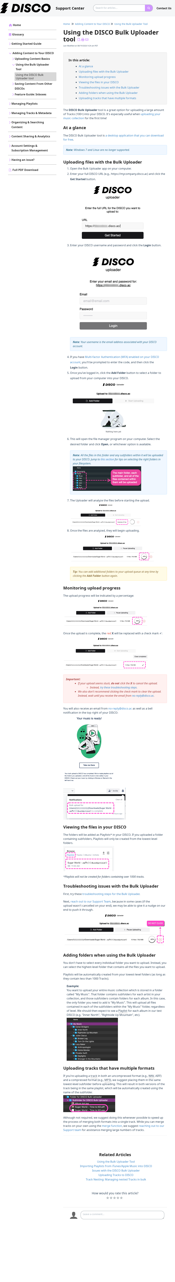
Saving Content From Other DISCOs (33, 86)
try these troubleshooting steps (118, 687)
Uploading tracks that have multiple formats (107, 98)
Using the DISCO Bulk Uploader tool (30, 76)
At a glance (86, 66)
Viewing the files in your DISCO (99, 82)
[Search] (149, 8)
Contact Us (164, 8)
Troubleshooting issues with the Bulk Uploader (109, 87)
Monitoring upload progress (97, 77)
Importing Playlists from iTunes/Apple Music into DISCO (116, 1166)
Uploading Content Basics (32, 59)
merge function (112, 1126)
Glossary (18, 34)
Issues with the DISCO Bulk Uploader (116, 1170)
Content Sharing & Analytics (30, 136)
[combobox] (119, 8)
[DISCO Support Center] (26, 4)
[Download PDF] (79, 40)
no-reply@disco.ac (143, 696)
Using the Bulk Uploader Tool (32, 67)
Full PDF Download (25, 170)
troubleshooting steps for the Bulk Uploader (110, 894)
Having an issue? (23, 160)
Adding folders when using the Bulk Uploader (108, 93)
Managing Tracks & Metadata (31, 113)
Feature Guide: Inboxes (30, 94)
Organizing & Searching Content (27, 124)
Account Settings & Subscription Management (29, 148)
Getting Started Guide (26, 44)
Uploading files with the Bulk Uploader (104, 71)
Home (17, 25)
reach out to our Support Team (91, 901)
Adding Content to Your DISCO (33, 53)
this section (107, 459)
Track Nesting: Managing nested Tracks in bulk (116, 1179)
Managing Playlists (24, 103)
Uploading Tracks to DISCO (115, 1175)
